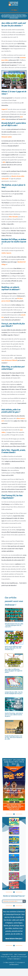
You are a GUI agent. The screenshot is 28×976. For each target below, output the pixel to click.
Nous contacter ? (10, 962)
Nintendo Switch (6, 137)
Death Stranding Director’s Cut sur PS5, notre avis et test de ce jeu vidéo (13, 737)
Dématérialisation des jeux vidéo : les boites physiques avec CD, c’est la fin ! (14, 625)
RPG (4, 162)
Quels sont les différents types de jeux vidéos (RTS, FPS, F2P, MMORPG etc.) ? (13, 648)
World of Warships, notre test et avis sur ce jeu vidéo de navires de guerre (14, 714)
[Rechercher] (24, 901)
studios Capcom (6, 253)
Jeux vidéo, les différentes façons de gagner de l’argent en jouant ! (13, 670)
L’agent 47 (4, 109)
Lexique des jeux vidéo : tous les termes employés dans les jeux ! (14, 692)
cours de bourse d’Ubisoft (9, 360)
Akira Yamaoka (13, 216)
